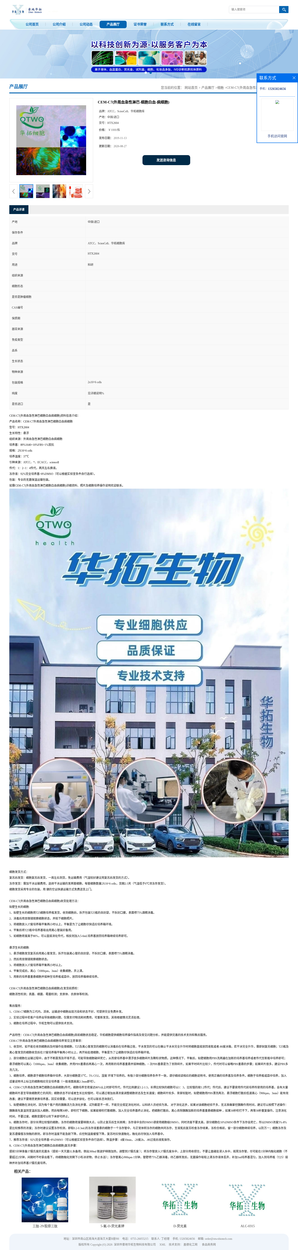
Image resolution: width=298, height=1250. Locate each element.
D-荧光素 (180, 1226)
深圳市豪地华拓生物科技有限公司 (135, 1244)
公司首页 (32, 24)
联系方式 (167, 24)
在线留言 (194, 24)
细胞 (220, 87)
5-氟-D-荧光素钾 (112, 1226)
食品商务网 (209, 1244)
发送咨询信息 (166, 160)
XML (162, 1244)
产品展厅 (113, 24)
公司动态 (86, 24)
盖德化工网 (190, 1244)
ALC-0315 (247, 1226)
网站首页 (191, 87)
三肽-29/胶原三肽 (45, 1226)
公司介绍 (59, 24)
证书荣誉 (140, 24)
